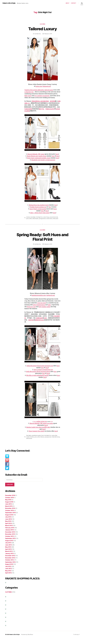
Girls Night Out (39, 217)
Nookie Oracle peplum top (38, 207)
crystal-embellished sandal (40, 375)
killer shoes (27, 96)
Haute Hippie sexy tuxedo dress (36, 156)
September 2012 (10, 562)
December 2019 (10, 495)
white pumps (29, 438)
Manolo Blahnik (32, 154)
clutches (28, 217)
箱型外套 (31, 320)
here (57, 154)
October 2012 (9, 560)
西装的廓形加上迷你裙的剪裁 (40, 101)
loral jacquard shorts (44, 371)
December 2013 (10, 532)
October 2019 (9, 497)
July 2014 (8, 517)
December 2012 (10, 555)
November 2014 (10, 508)
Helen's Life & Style (8, 3)
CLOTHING (42, 24)
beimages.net (47, 86)
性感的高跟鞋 (28, 109)
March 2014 (9, 525)
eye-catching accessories (42, 96)
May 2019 (8, 499)
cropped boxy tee (47, 369)
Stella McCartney (56, 437)
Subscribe (10, 484)
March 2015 (8, 506)
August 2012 (9, 564)
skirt (49, 305)
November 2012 (10, 558)
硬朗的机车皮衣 (39, 320)
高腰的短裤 (39, 318)
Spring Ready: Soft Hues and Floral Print (42, 237)
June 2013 (8, 545)
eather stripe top (42, 421)
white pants (55, 218)
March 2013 (8, 551)
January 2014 (9, 530)
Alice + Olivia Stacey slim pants (39, 213)
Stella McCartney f (32, 371)
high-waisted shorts (39, 305)
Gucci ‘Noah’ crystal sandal (37, 209)
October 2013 (9, 536)
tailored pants (48, 90)
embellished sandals (36, 435)
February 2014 (9, 527)
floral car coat (31, 307)
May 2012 (8, 570)
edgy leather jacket (44, 307)
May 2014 (8, 521)
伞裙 (45, 318)
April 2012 (8, 573)
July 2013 (8, 542)
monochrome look (54, 217)
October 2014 (9, 510)
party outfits (29, 218)
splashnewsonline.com (39, 295)
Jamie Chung (46, 217)
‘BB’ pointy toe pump (46, 423)
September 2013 (10, 538)
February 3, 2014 (48, 244)
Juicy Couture (38, 369)
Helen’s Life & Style (14, 634)
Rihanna (42, 437)
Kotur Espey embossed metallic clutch (38, 158)
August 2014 (9, 515)
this (50, 207)
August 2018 (9, 502)
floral (42, 435)
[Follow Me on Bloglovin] (24, 456)
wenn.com (39, 86)
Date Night (33, 217)
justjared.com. (50, 295)
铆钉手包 (41, 109)
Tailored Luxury (42, 28)
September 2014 (10, 512)
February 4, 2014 (48, 33)
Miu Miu (29, 375)
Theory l (35, 421)
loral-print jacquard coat (45, 366)
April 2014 (8, 523)
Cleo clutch (41, 431)
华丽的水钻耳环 (50, 109)
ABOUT (67, 3)
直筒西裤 (52, 101)
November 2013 (10, 534)
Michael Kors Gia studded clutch (39, 205)
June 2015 (8, 504)
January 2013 (9, 553)
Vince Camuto (33, 431)
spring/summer (42, 218)
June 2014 (8, 519)
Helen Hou (38, 33)
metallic (28, 437)
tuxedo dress (49, 218)
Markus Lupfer (31, 427)
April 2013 (8, 549)
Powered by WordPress (27, 634)
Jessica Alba (54, 435)
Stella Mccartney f (32, 366)
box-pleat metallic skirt (43, 427)
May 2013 (8, 547)
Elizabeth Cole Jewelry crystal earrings (43, 160)
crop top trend (41, 303)
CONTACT (73, 3)
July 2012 (8, 566)
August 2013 (9, 540)
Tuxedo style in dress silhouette (34, 90)
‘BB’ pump (41, 154)
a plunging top (28, 92)
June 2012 (8, 568)
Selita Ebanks (35, 218)
